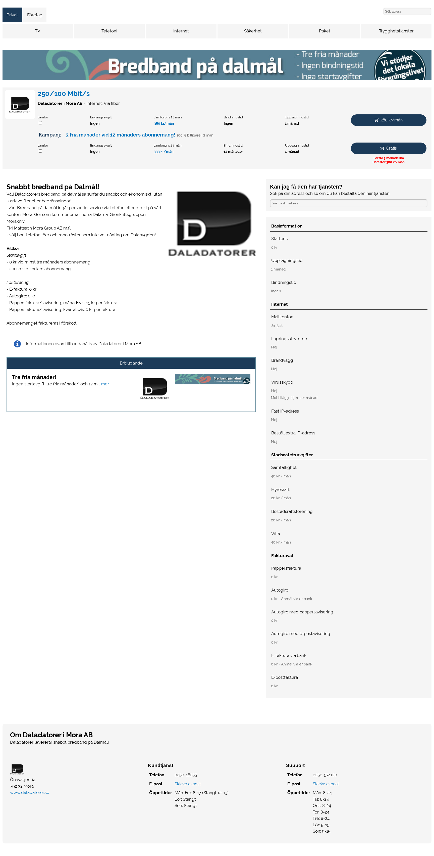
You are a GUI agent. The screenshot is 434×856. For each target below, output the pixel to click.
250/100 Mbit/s (64, 94)
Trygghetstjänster (396, 30)
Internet (181, 30)
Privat (12, 14)
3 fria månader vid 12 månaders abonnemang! (120, 135)
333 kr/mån (163, 152)
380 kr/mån (164, 123)
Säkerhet (253, 30)
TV (37, 30)
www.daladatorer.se (29, 792)
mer (105, 383)
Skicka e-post (188, 783)
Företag (34, 14)
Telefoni (109, 30)
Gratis (391, 148)
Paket (324, 30)
